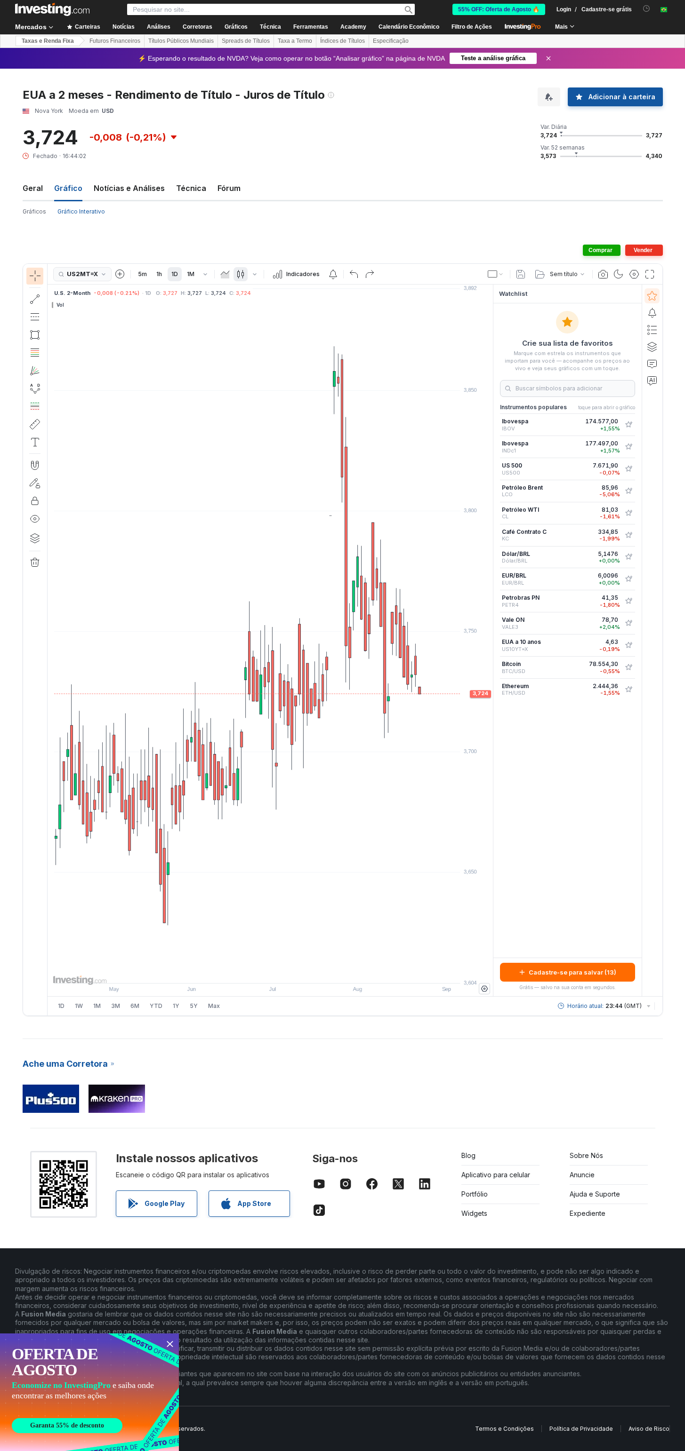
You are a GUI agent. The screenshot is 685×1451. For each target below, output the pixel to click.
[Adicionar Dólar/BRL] (628, 556)
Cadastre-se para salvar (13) (572, 972)
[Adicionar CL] (628, 513)
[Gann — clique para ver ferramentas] (34, 370)
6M (134, 1005)
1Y (176, 1005)
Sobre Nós (586, 1155)
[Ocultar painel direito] (490, 640)
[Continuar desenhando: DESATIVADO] (34, 483)
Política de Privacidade (581, 1428)
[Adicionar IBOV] (628, 424)
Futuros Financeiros (114, 41)
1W (79, 1005)
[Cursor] (34, 276)
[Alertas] (652, 312)
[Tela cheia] (650, 274)
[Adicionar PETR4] (628, 601)
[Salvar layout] (521, 274)
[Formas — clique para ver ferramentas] (34, 334)
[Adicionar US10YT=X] (628, 645)
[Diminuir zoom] (245, 971)
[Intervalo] (205, 274)
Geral (33, 188)
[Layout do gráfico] (496, 274)
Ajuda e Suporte (595, 1194)
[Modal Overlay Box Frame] (89, 1392)
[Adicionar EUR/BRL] (628, 579)
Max (214, 1005)
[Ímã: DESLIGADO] (34, 465)
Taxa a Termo (295, 41)
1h (159, 274)
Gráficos (34, 211)
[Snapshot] (603, 274)
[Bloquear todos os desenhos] (34, 500)
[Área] (225, 274)
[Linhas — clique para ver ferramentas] (34, 299)
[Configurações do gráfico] (634, 274)
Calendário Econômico (409, 27)
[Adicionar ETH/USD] (628, 689)
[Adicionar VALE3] (628, 623)
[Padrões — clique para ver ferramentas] (34, 388)
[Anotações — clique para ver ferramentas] (34, 442)
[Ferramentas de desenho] (50, 639)
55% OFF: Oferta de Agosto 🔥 (499, 9)
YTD (156, 1005)
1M (190, 274)
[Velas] (241, 274)
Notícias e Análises (129, 188)
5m (142, 274)
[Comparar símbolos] (120, 274)
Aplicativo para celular (495, 1175)
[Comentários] (652, 363)
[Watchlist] (652, 295)
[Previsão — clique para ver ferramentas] (34, 406)
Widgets (474, 1213)
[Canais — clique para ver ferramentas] (34, 317)
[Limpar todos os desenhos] (34, 562)
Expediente (587, 1213)
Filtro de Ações (471, 27)
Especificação (391, 41)
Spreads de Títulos (246, 41)
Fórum (229, 188)
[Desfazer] (354, 274)
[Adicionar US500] (628, 469)
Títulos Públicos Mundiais (181, 41)
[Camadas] (35, 538)
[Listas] (652, 329)
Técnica (191, 188)
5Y (194, 1005)
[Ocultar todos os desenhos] (34, 518)
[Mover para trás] (270, 971)
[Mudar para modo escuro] (619, 274)
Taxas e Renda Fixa (48, 41)
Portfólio (474, 1194)
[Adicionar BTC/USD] (628, 667)
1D (174, 274)
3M (115, 1005)
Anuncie (582, 1175)
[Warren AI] (652, 380)
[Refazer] (370, 274)
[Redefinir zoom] (296, 971)
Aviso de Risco (649, 1428)
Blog (468, 1155)
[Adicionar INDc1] (628, 446)
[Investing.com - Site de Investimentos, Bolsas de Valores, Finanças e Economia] (52, 9)
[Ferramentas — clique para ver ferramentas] (34, 424)
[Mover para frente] (283, 971)
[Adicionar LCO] (628, 491)
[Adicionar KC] (628, 535)
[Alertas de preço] (333, 274)
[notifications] (646, 8)
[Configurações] (484, 988)
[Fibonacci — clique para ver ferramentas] (34, 352)
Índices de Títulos (342, 41)
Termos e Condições (504, 1428)
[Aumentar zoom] (257, 971)
